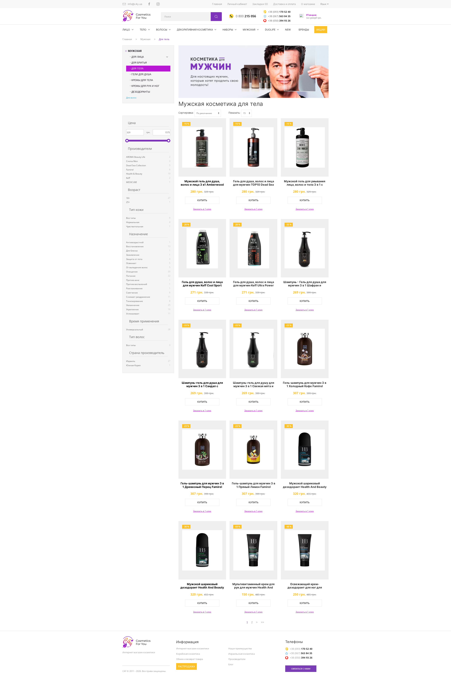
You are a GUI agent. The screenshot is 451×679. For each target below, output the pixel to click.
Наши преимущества (240, 648)
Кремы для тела (142, 80)
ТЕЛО (143, 29)
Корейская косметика (188, 653)
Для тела (164, 39)
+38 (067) (279, 16)
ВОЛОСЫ (161, 29)
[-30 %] (305, 449)
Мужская (249, 29)
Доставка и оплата (284, 3)
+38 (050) (279, 20)
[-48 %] (305, 550)
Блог (230, 664)
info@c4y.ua (135, 3)
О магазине (308, 3)
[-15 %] (202, 147)
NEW (288, 29)
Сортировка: (186, 112)
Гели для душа (141, 74)
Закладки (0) (260, 3)
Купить (202, 200)
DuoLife (270, 29)
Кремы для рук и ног (145, 86)
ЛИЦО (126, 29)
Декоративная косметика (195, 29)
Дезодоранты (140, 91)
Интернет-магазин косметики (192, 648)
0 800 (245, 16)
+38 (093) (279, 11)
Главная (217, 3)
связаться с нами (300, 668)
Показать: (234, 112)
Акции (320, 29)
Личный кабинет (237, 3)
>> (262, 622)
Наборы (228, 29)
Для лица (137, 56)
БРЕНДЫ (304, 29)
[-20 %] (202, 248)
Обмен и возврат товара (189, 659)
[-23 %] (305, 349)
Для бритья (139, 62)
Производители (236, 659)
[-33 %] (305, 248)
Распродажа (186, 666)
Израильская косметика (241, 653)
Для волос (131, 97)
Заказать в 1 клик (202, 209)
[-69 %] (253, 550)
